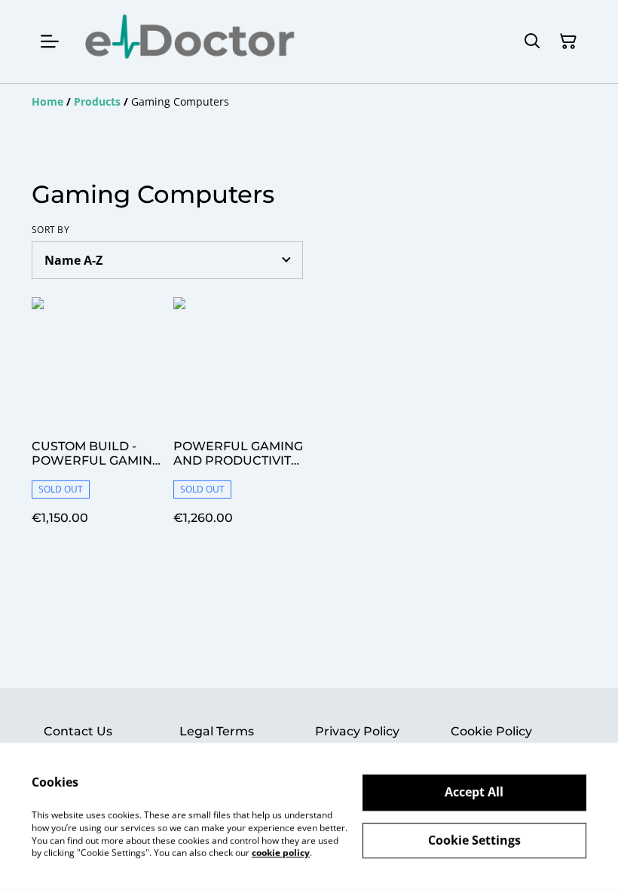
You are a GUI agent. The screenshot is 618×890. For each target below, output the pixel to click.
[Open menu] (50, 41)
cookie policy (281, 852)
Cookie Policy (491, 731)
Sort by (50, 230)
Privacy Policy (357, 731)
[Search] (532, 41)
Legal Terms (216, 731)
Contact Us (78, 731)
